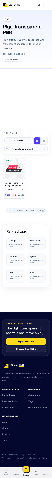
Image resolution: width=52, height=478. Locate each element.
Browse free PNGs (26, 349)
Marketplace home (38, 407)
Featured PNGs (10, 401)
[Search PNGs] (39, 5)
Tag (7, 19)
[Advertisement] (26, 96)
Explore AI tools (26, 341)
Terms (5, 440)
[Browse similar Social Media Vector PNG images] (21, 162)
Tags (30, 401)
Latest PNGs (8, 395)
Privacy (6, 434)
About (5, 422)
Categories (34, 395)
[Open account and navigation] (46, 5)
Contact (6, 428)
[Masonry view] (43, 140)
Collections (8, 407)
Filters (20, 140)
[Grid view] (37, 140)
